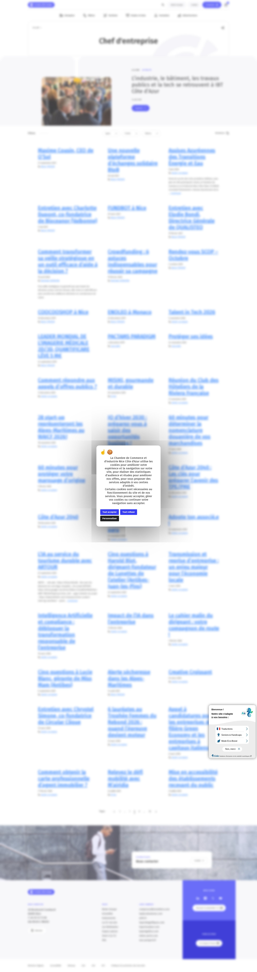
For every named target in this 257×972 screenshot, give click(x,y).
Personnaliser (109, 518)
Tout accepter (109, 512)
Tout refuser (128, 512)
